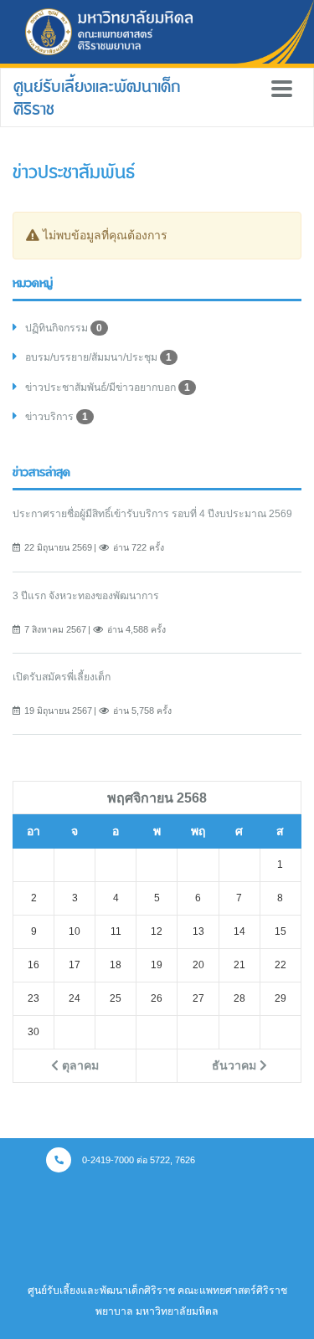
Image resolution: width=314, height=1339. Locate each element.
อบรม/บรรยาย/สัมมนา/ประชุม (98, 357)
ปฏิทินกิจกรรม (63, 328)
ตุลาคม (79, 1065)
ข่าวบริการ (56, 417)
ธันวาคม (236, 1065)
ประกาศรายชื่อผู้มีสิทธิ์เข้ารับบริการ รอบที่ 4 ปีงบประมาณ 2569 (152, 514)
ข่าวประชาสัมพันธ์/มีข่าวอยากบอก (107, 387)
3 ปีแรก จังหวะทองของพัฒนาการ (86, 596)
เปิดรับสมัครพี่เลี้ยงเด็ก (62, 677)
